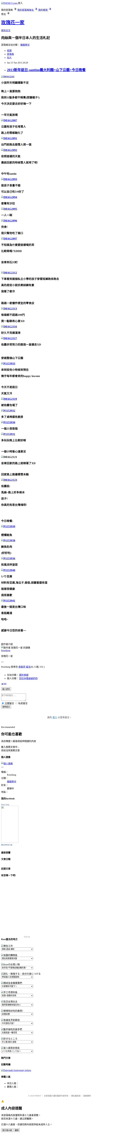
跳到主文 (5, 30)
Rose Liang (5, 804)
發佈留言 (6, 707)
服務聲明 (87, 1096)
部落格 (10, 54)
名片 (9, 57)
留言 (28, 667)
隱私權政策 (76, 1096)
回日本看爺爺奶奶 (28, 678)
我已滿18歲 (7, 1130)
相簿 (9, 50)
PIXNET (38, 1096)
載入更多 (6, 689)
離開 (17, 1130)
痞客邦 (21, 667)
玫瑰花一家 (12, 22)
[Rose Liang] (10, 842)
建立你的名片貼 (6, 845)
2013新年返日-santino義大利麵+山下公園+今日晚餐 (46, 70)
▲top (3, 683)
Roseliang (5, 650)
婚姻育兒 (25, 45)
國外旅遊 (23, 675)
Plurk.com (27, 936)
